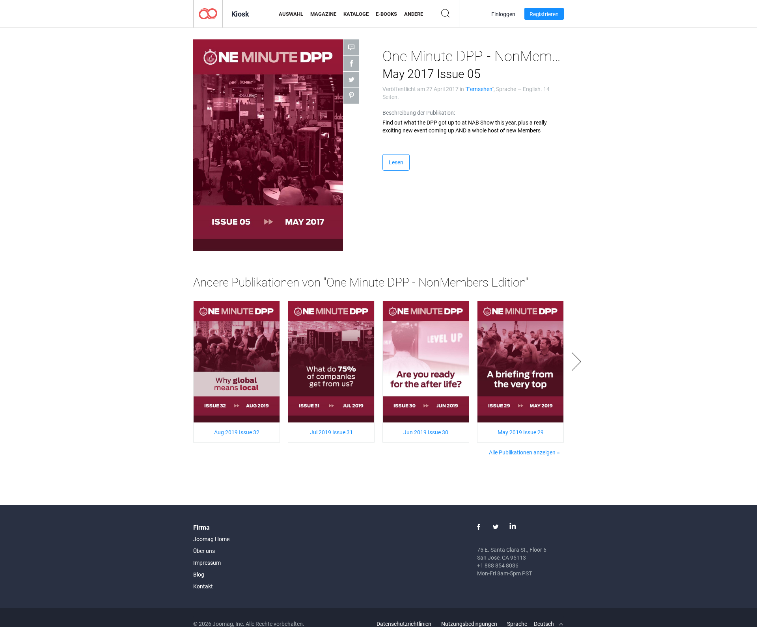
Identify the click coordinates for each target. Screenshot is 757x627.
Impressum (207, 562)
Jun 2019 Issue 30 (425, 432)
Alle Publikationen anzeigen (522, 452)
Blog (198, 574)
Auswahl (291, 13)
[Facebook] (479, 527)
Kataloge (356, 13)
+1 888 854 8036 (497, 565)
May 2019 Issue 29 (521, 432)
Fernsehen (479, 89)
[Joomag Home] (208, 13)
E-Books (386, 13)
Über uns (204, 550)
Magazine (323, 13)
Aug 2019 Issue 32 (236, 432)
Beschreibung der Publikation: (418, 112)
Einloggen (503, 14)
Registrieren (544, 14)
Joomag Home (211, 539)
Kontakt (203, 586)
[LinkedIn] (512, 527)
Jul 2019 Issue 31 (331, 432)
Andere (413, 13)
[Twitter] (495, 527)
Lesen (396, 162)
